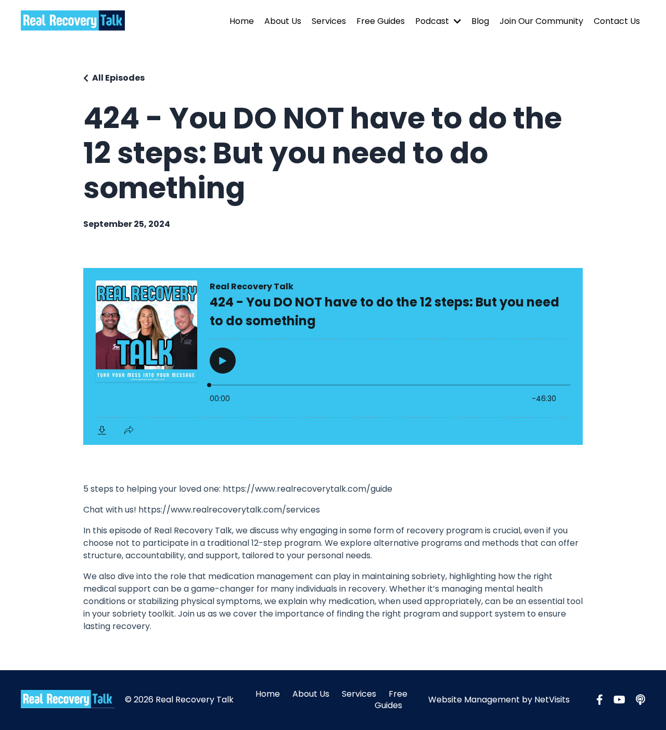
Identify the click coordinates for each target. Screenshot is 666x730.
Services (329, 21)
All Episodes (118, 78)
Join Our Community (541, 21)
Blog (480, 21)
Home (241, 21)
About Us (282, 21)
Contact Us (617, 21)
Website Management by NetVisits (499, 700)
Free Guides (380, 21)
